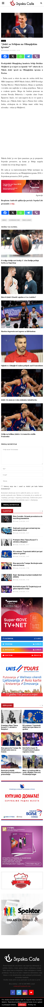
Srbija (4, 220)
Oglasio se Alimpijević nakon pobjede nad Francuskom (22, 365)
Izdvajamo (7, 705)
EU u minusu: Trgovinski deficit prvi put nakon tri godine (32, 727)
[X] (12, 56)
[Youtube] (31, 992)
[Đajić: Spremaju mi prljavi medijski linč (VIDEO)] (6, 577)
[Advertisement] (22, 134)
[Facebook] (5, 56)
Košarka (3, 41)
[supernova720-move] (22, 192)
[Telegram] (28, 56)
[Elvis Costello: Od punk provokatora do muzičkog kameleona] (6, 518)
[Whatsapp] (20, 56)
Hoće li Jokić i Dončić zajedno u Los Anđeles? (18, 297)
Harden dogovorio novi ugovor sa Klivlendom (18, 331)
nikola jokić (26, 220)
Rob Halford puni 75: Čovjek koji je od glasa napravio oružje (31, 750)
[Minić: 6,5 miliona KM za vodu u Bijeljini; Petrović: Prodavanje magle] (33, 761)
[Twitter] (18, 992)
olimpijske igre (14, 220)
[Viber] (36, 56)
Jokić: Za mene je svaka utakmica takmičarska (19, 400)
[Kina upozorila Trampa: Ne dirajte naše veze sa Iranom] (6, 565)
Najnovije (7, 511)
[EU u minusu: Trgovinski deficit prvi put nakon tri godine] (6, 554)
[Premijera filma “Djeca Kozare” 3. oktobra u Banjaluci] (6, 542)
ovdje (12, 203)
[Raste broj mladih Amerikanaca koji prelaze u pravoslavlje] (11, 761)
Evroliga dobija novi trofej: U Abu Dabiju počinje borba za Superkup (20, 261)
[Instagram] (25, 992)
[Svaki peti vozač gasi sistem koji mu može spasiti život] (6, 530)
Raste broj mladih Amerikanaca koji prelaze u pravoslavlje (11, 772)
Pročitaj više (32, 1004)
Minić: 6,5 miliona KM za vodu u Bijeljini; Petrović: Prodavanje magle (32, 772)
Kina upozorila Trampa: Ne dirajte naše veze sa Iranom (11, 750)
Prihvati (22, 1005)
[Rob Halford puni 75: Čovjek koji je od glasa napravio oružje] (6, 589)
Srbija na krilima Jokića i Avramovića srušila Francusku (18, 435)
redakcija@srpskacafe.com (22, 986)
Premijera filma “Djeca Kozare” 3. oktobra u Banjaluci (9, 727)
